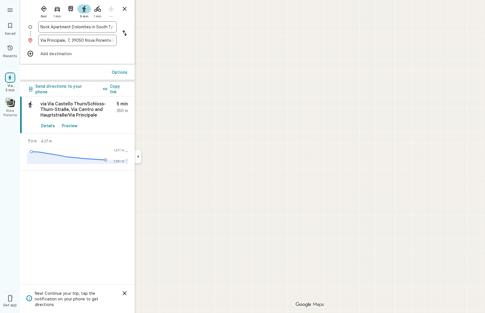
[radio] (44, 10)
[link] (77, 115)
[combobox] (77, 27)
